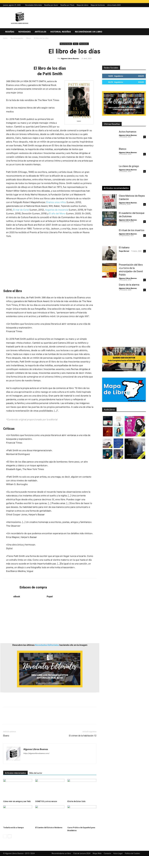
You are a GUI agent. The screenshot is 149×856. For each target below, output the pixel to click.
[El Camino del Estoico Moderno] (49, 815)
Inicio (5, 38)
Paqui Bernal (124, 251)
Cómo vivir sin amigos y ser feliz (17, 801)
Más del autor (35, 773)
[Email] (39, 718)
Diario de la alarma (129, 284)
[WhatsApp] (26, 718)
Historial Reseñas (60, 31)
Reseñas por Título (67, 5)
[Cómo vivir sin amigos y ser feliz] (17, 789)
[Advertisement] (49, 263)
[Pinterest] (19, 718)
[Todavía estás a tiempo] (17, 815)
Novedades (24, 31)
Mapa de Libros (82, 5)
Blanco (122, 148)
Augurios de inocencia (57, 209)
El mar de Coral (21, 209)
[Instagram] (139, 5)
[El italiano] (109, 253)
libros (28, 38)
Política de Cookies (132, 853)
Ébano (6, 735)
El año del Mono (57, 213)
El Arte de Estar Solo (76, 801)
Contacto (107, 853)
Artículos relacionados (15, 773)
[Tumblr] (46, 718)
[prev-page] (5, 836)
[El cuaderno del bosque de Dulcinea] (109, 218)
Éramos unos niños (56, 202)
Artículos (40, 31)
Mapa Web (97, 853)
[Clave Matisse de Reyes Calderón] (109, 201)
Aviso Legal (118, 853)
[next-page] (9, 836)
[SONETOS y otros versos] (49, 789)
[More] (53, 718)
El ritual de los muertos (131, 230)
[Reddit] (46, 759)
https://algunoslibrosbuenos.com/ (36, 753)
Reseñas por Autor (51, 5)
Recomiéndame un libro (88, 31)
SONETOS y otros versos (46, 801)
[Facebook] (6, 718)
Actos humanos (127, 131)
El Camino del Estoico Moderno (48, 827)
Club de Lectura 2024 (81, 853)
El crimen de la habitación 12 (82, 735)
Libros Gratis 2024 (113, 5)
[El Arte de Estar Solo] (81, 789)
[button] (142, 32)
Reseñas (9, 31)
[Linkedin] (33, 718)
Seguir (141, 76)
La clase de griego (129, 166)
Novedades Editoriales (33, 5)
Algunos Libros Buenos (70, 58)
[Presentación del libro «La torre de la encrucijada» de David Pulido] (109, 270)
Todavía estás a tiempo (13, 827)
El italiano (124, 247)
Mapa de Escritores (98, 5)
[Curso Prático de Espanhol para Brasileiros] (81, 815)
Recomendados (17, 38)
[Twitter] (143, 5)
